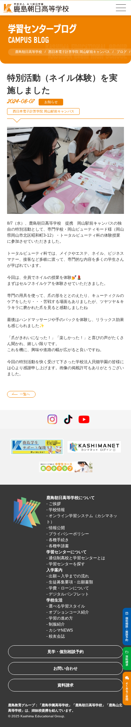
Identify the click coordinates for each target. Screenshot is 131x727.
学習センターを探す (67, 564)
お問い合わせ (65, 668)
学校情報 (57, 509)
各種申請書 (59, 546)
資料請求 (65, 685)
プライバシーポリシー (69, 534)
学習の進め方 (61, 618)
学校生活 (54, 600)
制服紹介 (57, 624)
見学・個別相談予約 (65, 651)
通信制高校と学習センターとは (77, 558)
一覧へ (25, 394)
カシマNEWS (61, 630)
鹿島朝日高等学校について (70, 497)
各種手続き (59, 540)
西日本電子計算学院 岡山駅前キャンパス (43, 111)
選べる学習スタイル (67, 606)
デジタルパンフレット (69, 594)
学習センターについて (66, 552)
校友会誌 (57, 636)
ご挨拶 (55, 503)
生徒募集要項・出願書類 (71, 582)
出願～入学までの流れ (69, 576)
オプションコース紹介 (69, 612)
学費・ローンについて (69, 588)
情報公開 (57, 528)
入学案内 (54, 570)
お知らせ (51, 102)
